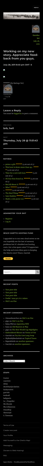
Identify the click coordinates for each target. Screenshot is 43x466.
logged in (18, 113)
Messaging (7, 445)
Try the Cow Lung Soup (24, 335)
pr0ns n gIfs (10, 164)
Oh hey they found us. (14, 179)
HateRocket (36, 36)
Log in (8, 222)
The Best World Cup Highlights (25, 330)
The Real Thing (11, 193)
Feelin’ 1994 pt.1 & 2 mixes (16, 298)
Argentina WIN (22, 324)
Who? (7, 187)
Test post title (11, 290)
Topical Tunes (30, 338)
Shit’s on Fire (11, 301)
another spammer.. (26, 341)
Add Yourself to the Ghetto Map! (16, 440)
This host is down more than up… (19, 167)
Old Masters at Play (20, 327)
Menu (36, 7)
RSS (5, 456)
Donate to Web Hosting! (13, 450)
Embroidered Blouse (13, 333)
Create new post (10, 430)
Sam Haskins (10, 196)
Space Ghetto (7, 462)
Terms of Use (30, 333)
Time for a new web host (15, 173)
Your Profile (8, 435)
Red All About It (11, 184)
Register (8, 219)
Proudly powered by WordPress (24, 462)
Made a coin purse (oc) (14, 199)
